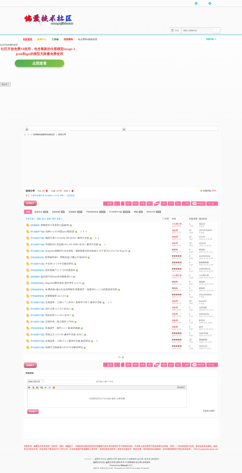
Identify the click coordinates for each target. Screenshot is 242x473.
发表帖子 (30, 203)
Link (41, 387)
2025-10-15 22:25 (206, 271)
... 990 (186, 203)
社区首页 (27, 39)
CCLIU (202, 237)
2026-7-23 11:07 (205, 342)
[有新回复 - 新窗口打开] (28, 225)
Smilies (53, 387)
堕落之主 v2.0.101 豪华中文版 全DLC (64, 334)
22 (190, 237)
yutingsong (204, 314)
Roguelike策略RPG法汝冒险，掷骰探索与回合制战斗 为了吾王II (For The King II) (86, 251)
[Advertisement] (121, 162)
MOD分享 (153, 212)
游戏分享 (62, 134)
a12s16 (202, 243)
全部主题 (30, 219)
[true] (216, 30)
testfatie (48, 195)
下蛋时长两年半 (37, 195)
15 (190, 243)
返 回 (109, 203)
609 (164, 203)
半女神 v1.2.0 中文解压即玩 (59, 263)
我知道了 (5, 84)
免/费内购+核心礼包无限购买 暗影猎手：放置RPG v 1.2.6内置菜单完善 (81, 289)
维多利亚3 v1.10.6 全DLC (58, 315)
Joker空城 (203, 333)
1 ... (117, 203)
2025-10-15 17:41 (206, 252)
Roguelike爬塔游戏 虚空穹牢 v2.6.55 (63, 283)
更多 (59, 219)
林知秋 (175, 249)
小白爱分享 (177, 224)
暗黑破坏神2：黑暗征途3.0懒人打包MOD (66, 257)
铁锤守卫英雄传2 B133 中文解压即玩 (64, 347)
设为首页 (29, 3)
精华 (54, 219)
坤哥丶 (63, 195)
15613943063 (205, 295)
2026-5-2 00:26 (205, 245)
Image (37, 387)
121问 (56, 195)
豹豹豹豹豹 (177, 256)
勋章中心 (42, 39)
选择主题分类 (34, 381)
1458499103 (205, 269)
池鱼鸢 (175, 230)
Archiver (88, 459)
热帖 (49, 219)
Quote (45, 387)
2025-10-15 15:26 (206, 291)
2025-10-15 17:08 (206, 265)
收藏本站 (46, 3)
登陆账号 (202, 3)
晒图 (138, 212)
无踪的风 (71, 195)
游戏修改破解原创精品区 (44, 134)
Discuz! (124, 465)
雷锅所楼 (203, 340)
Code (49, 387)
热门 (44, 219)
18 (190, 340)
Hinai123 (203, 346)
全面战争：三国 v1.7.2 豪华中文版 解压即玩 (67, 341)
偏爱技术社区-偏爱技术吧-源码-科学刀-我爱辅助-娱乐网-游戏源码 (25, 134)
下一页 (211, 203)
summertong (204, 256)
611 (178, 203)
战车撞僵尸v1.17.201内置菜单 (60, 270)
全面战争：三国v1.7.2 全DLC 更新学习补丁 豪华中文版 (73, 302)
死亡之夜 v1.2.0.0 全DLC (58, 309)
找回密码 (68, 39)
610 (171, 203)
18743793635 (205, 230)
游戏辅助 (74, 212)
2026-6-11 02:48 (205, 239)
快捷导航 (210, 39)
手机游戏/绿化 (95, 212)
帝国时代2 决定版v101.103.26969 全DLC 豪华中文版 (71, 244)
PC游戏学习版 (119, 212)
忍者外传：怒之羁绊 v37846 (59, 321)
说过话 (202, 224)
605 (135, 203)
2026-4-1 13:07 (205, 348)
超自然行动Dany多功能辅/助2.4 (56, 276)
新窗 (167, 218)
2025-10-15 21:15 (206, 310)
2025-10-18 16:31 (206, 329)
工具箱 (55, 39)
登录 (113, 398)
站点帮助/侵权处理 (87, 39)
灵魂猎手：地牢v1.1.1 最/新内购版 (62, 328)
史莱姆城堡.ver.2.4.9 (55, 296)
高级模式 (181, 387)
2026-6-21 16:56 (205, 323)
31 (190, 230)
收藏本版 (209, 191)
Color (33, 387)
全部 (28, 212)
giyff (201, 327)
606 (142, 203)
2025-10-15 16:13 (206, 278)
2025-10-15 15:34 (206, 284)
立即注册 (121, 398)
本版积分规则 (209, 411)
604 (128, 203)
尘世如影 (203, 307)
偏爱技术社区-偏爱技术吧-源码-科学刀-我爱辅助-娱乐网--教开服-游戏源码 (126, 459)
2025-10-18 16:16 (206, 316)
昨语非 (202, 320)
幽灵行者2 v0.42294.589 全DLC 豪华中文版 (67, 238)
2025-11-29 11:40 (206, 258)
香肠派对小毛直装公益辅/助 (55, 225)
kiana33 (202, 301)
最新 (39, 219)
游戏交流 (40, 212)
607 (149, 203)
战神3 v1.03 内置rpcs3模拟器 (59, 231)
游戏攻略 (58, 212)
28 (190, 301)
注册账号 (216, 3)
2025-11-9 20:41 (205, 336)
